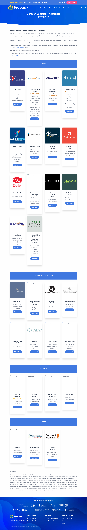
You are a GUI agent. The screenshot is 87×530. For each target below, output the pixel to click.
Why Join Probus (31, 518)
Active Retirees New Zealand (52, 521)
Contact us (65, 521)
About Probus (30, 8)
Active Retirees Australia (51, 518)
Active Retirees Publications (70, 8)
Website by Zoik (34, 526)
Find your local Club (32, 521)
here (34, 42)
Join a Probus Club (42, 8)
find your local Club (19, 47)
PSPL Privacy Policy (67, 518)
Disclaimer (64, 523)
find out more (15, 55)
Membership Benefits (55, 8)
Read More (16, 104)
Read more (34, 118)
